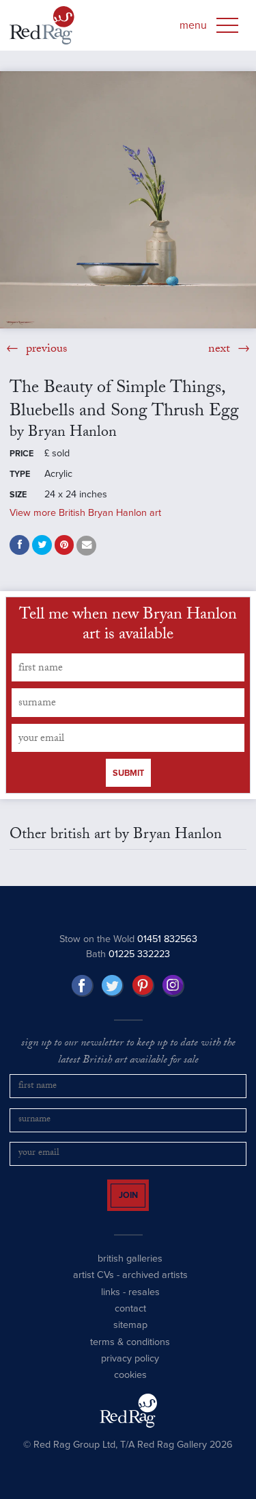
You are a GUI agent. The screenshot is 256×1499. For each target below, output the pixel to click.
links (110, 1303)
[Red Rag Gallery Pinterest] (143, 986)
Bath (128, 954)
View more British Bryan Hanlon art (85, 513)
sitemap (130, 1337)
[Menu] (227, 25)
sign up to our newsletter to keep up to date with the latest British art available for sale (128, 1052)
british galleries (130, 1271)
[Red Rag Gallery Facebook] (83, 986)
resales (144, 1303)
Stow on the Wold (128, 939)
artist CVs (93, 1287)
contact (130, 1321)
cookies (130, 1387)
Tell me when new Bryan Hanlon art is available (128, 627)
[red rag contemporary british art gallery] (42, 25)
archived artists (155, 1287)
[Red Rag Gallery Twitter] (113, 986)
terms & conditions (130, 1353)
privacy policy (130, 1371)
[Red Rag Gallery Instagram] (173, 986)
